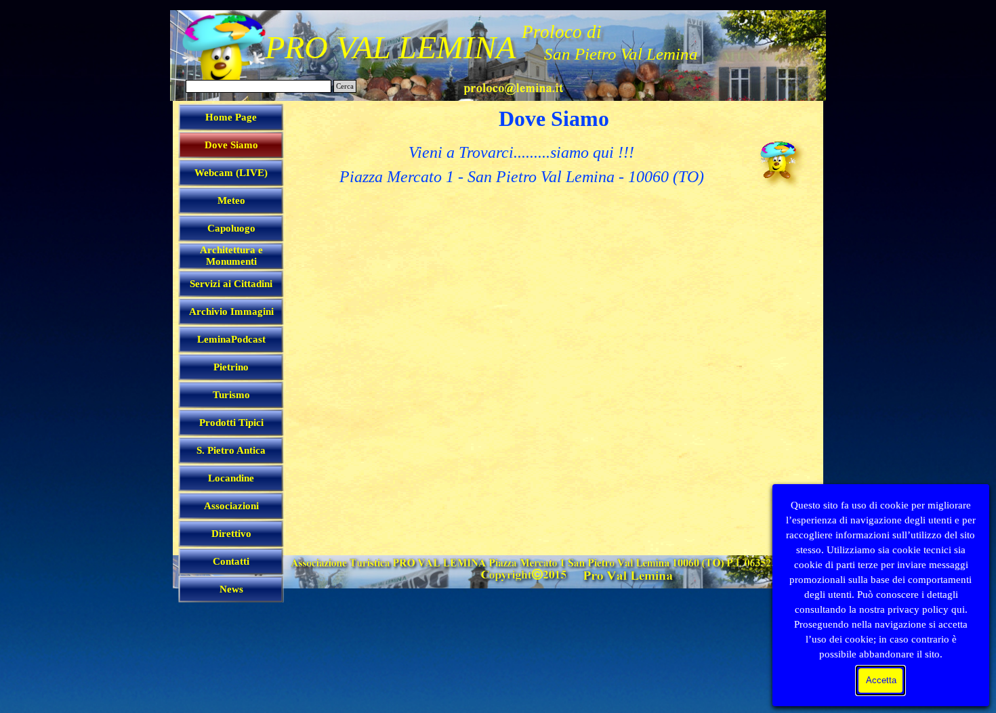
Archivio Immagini (231, 311)
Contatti (231, 561)
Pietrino (231, 367)
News (231, 589)
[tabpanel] (521, 164)
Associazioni (231, 505)
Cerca (345, 86)
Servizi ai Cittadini (231, 283)
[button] (513, 86)
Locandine (231, 478)
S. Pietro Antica (231, 450)
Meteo (231, 200)
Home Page (231, 117)
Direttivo (231, 533)
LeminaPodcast (231, 339)
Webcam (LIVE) (231, 172)
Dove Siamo (231, 144)
